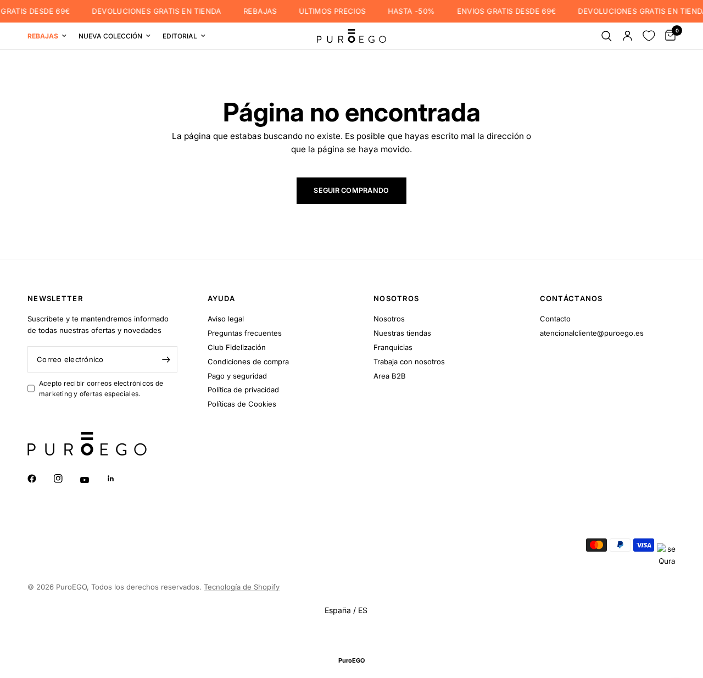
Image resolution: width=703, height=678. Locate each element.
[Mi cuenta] (627, 36)
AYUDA (222, 298)
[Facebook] (39, 478)
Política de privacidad (243, 389)
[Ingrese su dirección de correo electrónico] (166, 359)
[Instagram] (66, 478)
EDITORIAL (180, 36)
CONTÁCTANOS (571, 298)
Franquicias (392, 347)
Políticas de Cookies (242, 403)
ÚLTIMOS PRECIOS (326, 11)
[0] (668, 36)
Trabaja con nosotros (409, 361)
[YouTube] (92, 480)
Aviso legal (226, 318)
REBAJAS (254, 11)
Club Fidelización (237, 347)
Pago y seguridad (237, 375)
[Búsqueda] (606, 36)
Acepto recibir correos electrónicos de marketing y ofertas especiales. (101, 388)
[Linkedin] (119, 478)
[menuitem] (49, 36)
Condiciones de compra (248, 361)
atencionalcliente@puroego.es (592, 333)
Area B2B (389, 375)
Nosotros (389, 318)
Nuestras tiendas (402, 333)
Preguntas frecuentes (245, 333)
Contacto (555, 318)
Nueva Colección (110, 36)
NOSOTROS (396, 298)
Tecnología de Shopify (242, 586)
